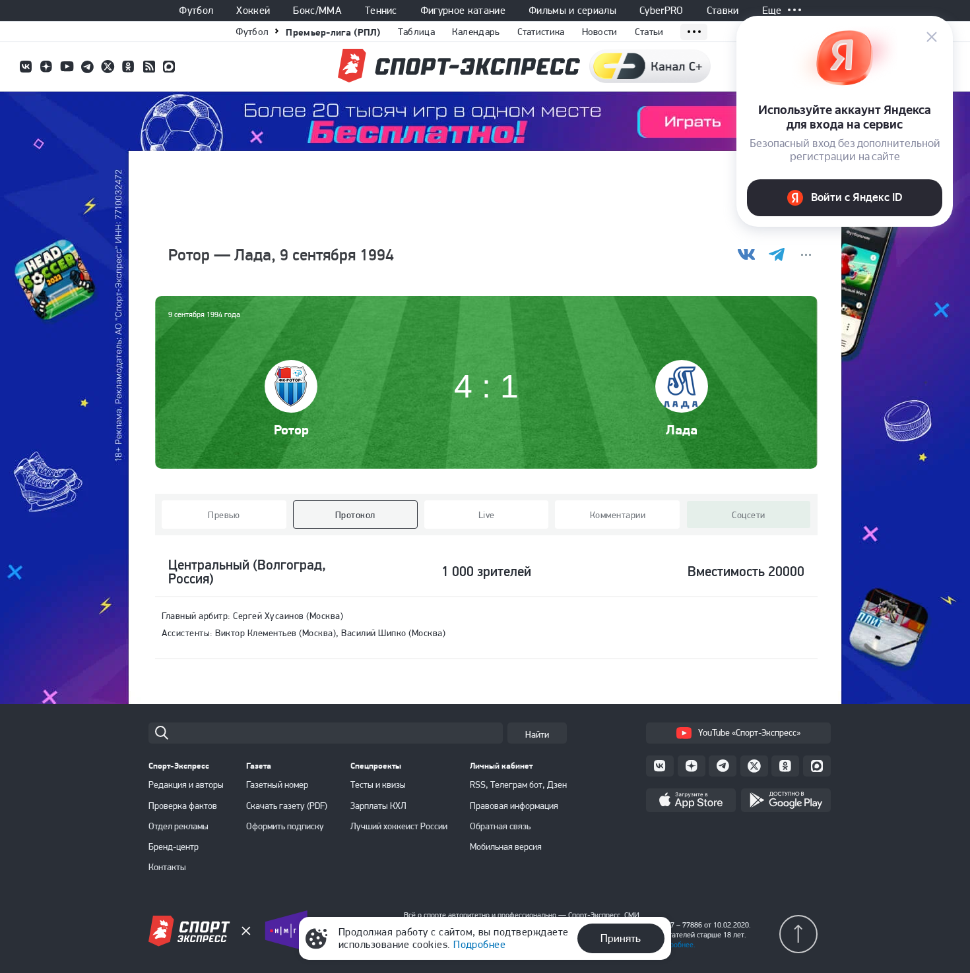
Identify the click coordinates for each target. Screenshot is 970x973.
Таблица (416, 32)
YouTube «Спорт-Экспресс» (749, 732)
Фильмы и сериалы (572, 10)
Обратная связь (500, 826)
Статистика (541, 32)
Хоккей (253, 10)
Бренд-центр (173, 846)
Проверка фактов (182, 805)
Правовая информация (514, 805)
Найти (537, 734)
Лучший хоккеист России (398, 826)
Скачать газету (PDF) (286, 805)
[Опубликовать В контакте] (746, 254)
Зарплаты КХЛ (378, 805)
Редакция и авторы (186, 784)
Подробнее (479, 944)
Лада (681, 429)
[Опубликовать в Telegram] (776, 254)
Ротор (291, 429)
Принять (620, 938)
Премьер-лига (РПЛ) (333, 32)
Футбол (196, 10)
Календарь (476, 32)
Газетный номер (277, 784)
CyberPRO (661, 10)
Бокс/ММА (317, 10)
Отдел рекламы (178, 826)
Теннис (381, 10)
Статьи (649, 32)
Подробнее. (676, 944)
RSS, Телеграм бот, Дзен (518, 784)
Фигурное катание (462, 10)
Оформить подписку (285, 826)
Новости (600, 32)
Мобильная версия (506, 846)
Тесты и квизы (378, 784)
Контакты (167, 867)
